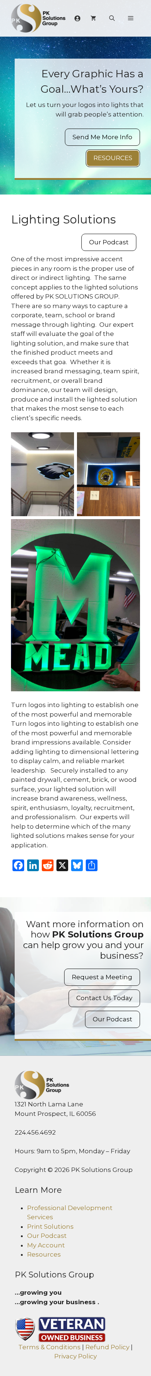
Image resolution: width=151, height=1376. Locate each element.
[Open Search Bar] (112, 18)
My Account (46, 1245)
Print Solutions (50, 1226)
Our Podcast (109, 242)
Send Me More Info (102, 137)
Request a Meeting (102, 977)
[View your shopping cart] (93, 18)
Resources (112, 158)
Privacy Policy (75, 1356)
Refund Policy (107, 1347)
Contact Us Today (104, 998)
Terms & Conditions (49, 1347)
